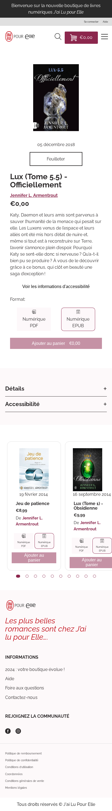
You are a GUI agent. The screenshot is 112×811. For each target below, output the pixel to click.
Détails (14, 388)
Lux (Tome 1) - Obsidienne (88, 506)
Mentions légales (16, 787)
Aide (9, 678)
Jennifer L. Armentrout (34, 195)
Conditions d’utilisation (19, 767)
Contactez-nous (21, 697)
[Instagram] (18, 731)
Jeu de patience (32, 503)
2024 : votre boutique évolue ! (35, 669)
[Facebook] (8, 731)
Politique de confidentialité (21, 760)
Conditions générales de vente (24, 780)
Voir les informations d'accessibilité (56, 286)
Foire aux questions (24, 688)
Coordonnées (14, 774)
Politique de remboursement (23, 753)
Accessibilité (22, 404)
